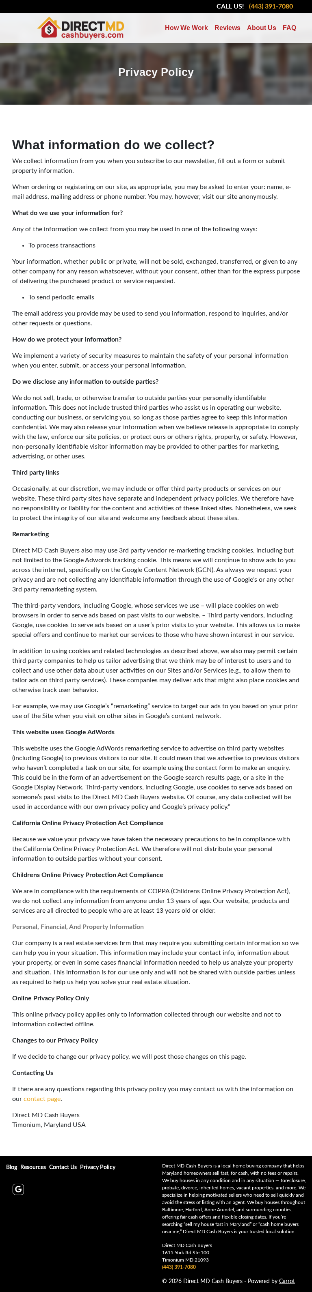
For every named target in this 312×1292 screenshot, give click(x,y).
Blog (11, 1167)
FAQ (289, 27)
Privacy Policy (97, 1167)
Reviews (227, 27)
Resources (33, 1167)
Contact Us (63, 1167)
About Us (261, 27)
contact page (42, 1099)
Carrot (287, 1281)
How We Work (186, 27)
